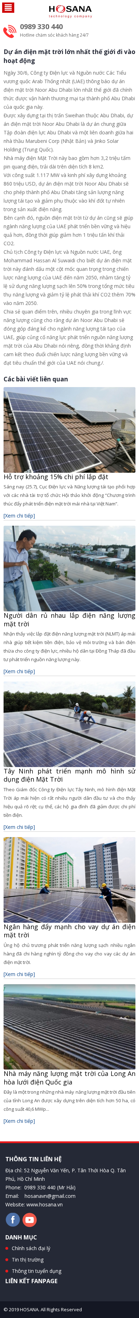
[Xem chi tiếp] (19, 515)
